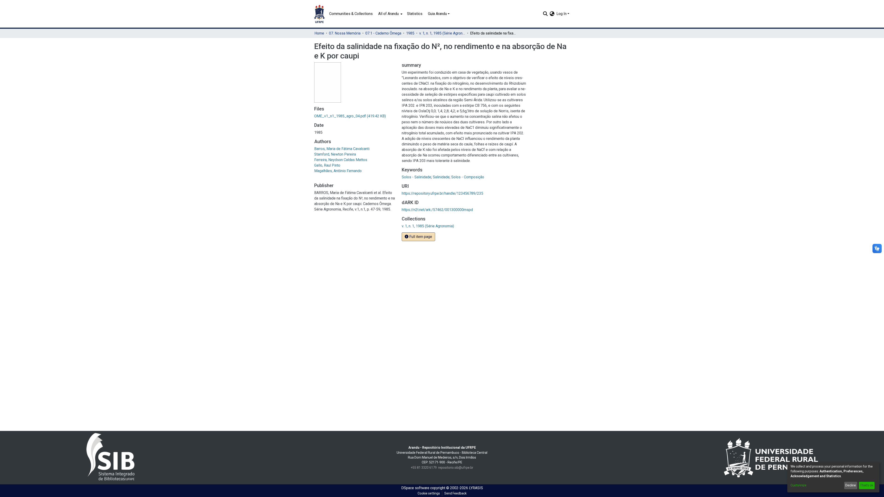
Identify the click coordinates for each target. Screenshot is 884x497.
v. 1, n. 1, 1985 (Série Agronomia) (442, 33)
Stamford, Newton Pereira (335, 154)
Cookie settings (429, 493)
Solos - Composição (467, 177)
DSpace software (415, 488)
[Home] (319, 14)
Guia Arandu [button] (437, 14)
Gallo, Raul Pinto (327, 165)
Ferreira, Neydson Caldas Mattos (340, 160)
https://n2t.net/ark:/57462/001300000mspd (437, 210)
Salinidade (441, 177)
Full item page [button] (420, 236)
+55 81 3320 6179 (424, 467)
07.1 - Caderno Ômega (383, 33)
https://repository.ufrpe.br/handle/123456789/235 (442, 193)
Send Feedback (455, 493)
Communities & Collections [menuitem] (351, 14)
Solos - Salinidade (416, 177)
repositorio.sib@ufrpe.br (455, 467)
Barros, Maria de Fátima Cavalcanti (341, 149)
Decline (850, 485)
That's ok (866, 485)
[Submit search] (545, 14)
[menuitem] (389, 14)
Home (319, 33)
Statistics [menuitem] (414, 14)
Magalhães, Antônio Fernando (338, 171)
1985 (410, 33)
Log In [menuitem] (561, 14)
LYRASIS (476, 488)
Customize (798, 485)
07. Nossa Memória (345, 33)
